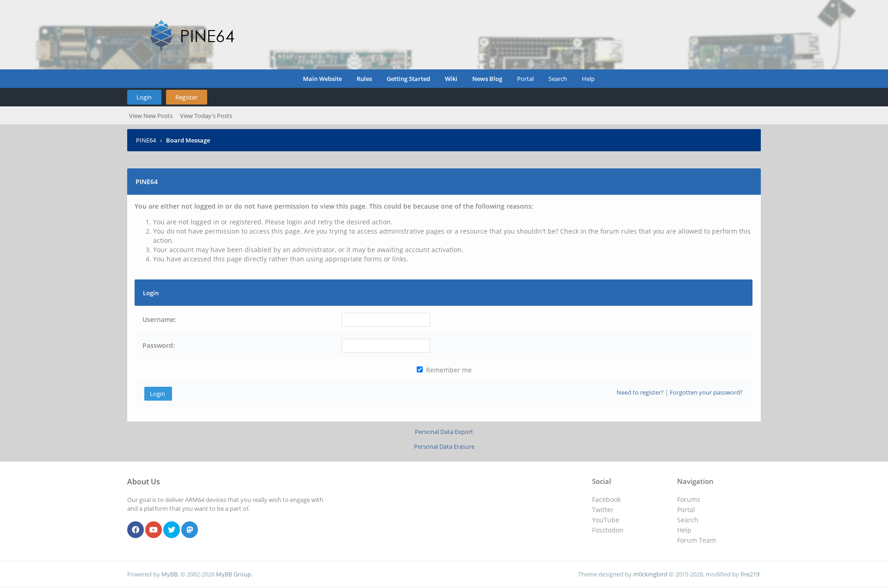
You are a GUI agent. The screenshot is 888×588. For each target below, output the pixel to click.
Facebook (606, 499)
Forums (688, 499)
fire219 (749, 574)
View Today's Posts (206, 115)
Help (588, 78)
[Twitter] (171, 530)
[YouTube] (153, 530)
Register (186, 97)
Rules (364, 78)
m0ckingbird (650, 574)
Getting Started (408, 78)
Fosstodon (607, 530)
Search (558, 78)
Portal (525, 78)
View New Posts (151, 115)
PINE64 (146, 140)
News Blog (487, 78)
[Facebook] (135, 530)
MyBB (169, 574)
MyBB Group (233, 574)
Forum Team (696, 540)
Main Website (322, 78)
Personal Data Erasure (444, 446)
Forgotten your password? (706, 392)
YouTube (605, 519)
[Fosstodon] (189, 530)
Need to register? (640, 392)
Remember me (448, 369)
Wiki (451, 78)
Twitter (603, 509)
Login (144, 97)
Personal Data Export (444, 431)
